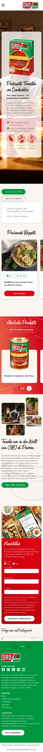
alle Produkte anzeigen (21, 330)
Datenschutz (20, 745)
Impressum (7, 745)
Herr (17, 564)
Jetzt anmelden (13, 732)
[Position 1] (19, 388)
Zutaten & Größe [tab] (13, 192)
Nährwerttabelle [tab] (13, 198)
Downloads (33, 745)
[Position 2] (21, 388)
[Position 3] (23, 388)
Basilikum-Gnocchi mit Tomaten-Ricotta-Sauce (18, 283)
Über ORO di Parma (15, 485)
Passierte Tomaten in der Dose (19, 376)
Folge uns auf (8, 666)
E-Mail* (7, 589)
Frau (9, 564)
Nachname (9, 578)
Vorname (8, 568)
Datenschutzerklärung (24, 607)
